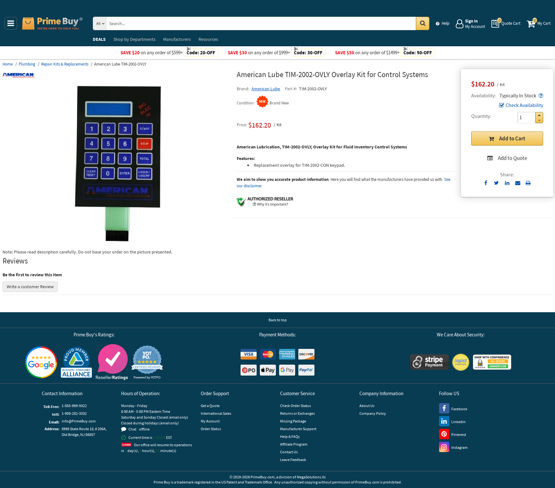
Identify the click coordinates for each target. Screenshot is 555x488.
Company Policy (372, 413)
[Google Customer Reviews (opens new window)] (41, 362)
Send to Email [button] (517, 183)
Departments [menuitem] (134, 39)
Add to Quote (512, 158)
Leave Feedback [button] (293, 459)
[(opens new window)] (117, 242)
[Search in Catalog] (422, 23)
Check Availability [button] (524, 105)
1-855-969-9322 (74, 405)
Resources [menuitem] (208, 39)
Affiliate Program (293, 444)
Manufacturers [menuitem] (177, 39)
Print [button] (528, 183)
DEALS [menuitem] (99, 39)
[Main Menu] (10, 23)
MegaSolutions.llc (311, 477)
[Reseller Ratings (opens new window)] (112, 362)
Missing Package (293, 421)
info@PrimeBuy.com (79, 421)
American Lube (265, 89)
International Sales (216, 413)
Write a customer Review (30, 286)
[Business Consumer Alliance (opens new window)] (76, 362)
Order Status (211, 428)
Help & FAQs (290, 436)
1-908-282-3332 (74, 413)
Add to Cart (512, 138)
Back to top (278, 319)
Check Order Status (295, 405)
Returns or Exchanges (297, 413)
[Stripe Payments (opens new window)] (429, 362)
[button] (540, 95)
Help (445, 23)
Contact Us (289, 451)
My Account (210, 421)
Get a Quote (210, 405)
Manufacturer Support (298, 428)
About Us (366, 405)
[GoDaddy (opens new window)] (492, 362)
